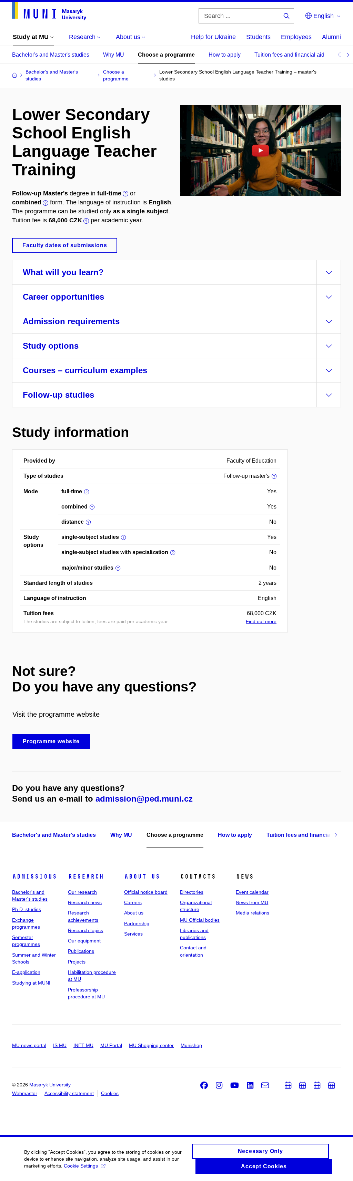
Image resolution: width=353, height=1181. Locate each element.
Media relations (252, 913)
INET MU (83, 1045)
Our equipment (84, 940)
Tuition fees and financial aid (289, 55)
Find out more (261, 621)
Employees (296, 36)
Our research (82, 892)
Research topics (85, 930)
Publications (81, 951)
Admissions (34, 876)
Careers (133, 902)
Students (258, 36)
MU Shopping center (151, 1045)
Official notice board (146, 892)
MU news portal (29, 1045)
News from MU (252, 902)
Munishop (191, 1045)
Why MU (113, 55)
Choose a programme (166, 55)
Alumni (331, 36)
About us (142, 876)
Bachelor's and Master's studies (50, 55)
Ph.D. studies (26, 909)
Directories (191, 892)
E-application (26, 972)
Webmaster (24, 1093)
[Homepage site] (49, 11)
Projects (76, 962)
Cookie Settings (81, 1166)
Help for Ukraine (213, 36)
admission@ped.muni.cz (144, 798)
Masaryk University (50, 1084)
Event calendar (252, 892)
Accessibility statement (69, 1093)
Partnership (136, 923)
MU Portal (111, 1045)
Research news (85, 902)
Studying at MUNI (31, 983)
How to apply (225, 55)
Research (86, 876)
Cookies (110, 1093)
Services (133, 934)
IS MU (60, 1045)
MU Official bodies (200, 920)
